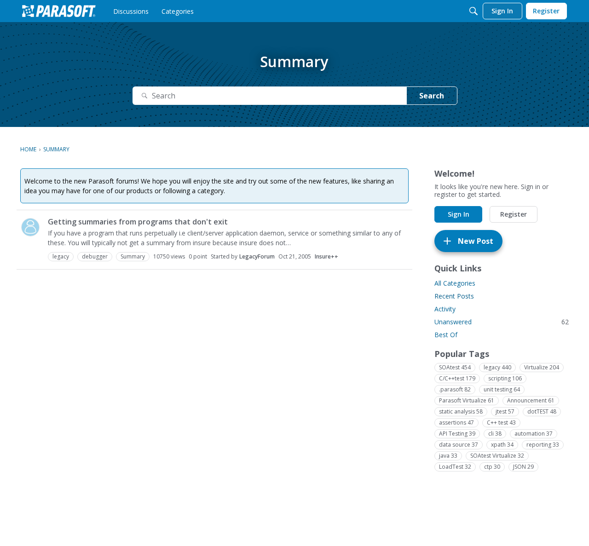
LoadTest (455, 467)
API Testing (457, 433)
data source (458, 444)
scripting (505, 378)
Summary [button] (133, 256)
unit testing (502, 389)
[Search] (473, 11)
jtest (505, 411)
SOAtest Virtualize (497, 456)
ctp (492, 467)
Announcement (530, 400)
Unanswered (501, 321)
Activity (445, 309)
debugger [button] (95, 256)
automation (533, 433)
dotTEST (541, 411)
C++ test (501, 422)
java (448, 456)
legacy (497, 367)
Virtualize (541, 367)
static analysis (461, 411)
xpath (502, 444)
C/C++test (457, 378)
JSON (523, 467)
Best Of (445, 334)
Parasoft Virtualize (466, 400)
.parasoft (455, 389)
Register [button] (513, 214)
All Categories (454, 283)
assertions (456, 422)
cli (495, 433)
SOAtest (455, 367)
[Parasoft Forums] (59, 11)
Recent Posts (454, 296)
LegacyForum (257, 256)
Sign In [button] (458, 214)
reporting (542, 444)
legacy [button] (60, 256)
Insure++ (326, 256)
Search (431, 96)
